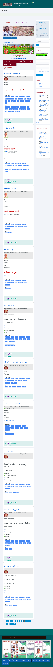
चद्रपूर (10, 549)
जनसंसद (6, 605)
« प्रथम (7, 621)
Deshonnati (23, 107)
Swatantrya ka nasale (17, 169)
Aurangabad (16, 492)
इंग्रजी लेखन (20, 98)
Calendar (41, 86)
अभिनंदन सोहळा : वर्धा (42, 105)
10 (30, 621)
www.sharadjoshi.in (15, 107)
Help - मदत (11, 64)
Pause (8, 42)
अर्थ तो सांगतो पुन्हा (9, 250)
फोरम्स (40, 84)
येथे (4, 156)
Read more (9, 119)
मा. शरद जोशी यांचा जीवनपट (43, 147)
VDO (31, 61)
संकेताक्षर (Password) (40, 65)
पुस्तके (29, 660)
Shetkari (27, 96)
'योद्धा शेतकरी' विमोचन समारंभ (12, 73)
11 (6, 623)
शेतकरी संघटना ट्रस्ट (42, 97)
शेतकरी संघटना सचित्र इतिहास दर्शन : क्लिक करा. (12, 37)
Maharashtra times (14, 109)
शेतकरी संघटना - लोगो (42, 95)
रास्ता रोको (23, 386)
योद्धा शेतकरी (13, 101)
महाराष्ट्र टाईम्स (10, 111)
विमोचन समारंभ (7, 107)
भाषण (6, 101)
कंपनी (10, 660)
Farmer (12, 96)
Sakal (28, 107)
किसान (25, 98)
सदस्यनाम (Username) (41, 61)
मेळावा (9, 101)
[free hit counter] (41, 55)
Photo (20, 61)
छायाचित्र (6, 64)
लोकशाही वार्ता (17, 111)
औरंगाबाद (10, 492)
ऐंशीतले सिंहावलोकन (42, 108)
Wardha (19, 386)
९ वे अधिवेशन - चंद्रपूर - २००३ (12, 510)
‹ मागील (11, 621)
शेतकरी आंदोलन (7, 383)
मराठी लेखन (20, 226)
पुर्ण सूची (37, 122)
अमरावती (10, 605)
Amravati (15, 605)
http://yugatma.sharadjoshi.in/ (18, 58)
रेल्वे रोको (6, 386)
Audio (24, 61)
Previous (5, 42)
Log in (8, 120)
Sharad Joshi (22, 96)
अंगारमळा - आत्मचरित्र (42, 150)
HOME (5, 61)
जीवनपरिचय (35, 660)
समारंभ (6, 103)
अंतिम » (15, 623)
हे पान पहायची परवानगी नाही (43, 142)
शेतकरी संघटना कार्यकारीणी (43, 119)
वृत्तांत (18, 101)
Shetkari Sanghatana (9, 98)
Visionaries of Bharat (12, 404)
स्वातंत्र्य (6, 171)
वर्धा (9, 386)
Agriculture (7, 96)
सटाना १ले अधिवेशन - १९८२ (12, 306)
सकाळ (6, 111)
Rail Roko (14, 386)
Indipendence (26, 169)
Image (16, 96)
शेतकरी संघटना (27, 101)
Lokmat (6, 109)
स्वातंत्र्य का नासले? (9, 128)
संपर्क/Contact (41, 83)
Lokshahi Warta (22, 109)
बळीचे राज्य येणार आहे (10, 189)
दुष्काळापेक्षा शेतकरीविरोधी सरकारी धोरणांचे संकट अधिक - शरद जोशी (44, 117)
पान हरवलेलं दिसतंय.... (42, 136)
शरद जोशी (22, 101)
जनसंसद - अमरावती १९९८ (11, 566)
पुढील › (11, 623)
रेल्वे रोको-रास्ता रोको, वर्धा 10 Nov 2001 (15, 362)
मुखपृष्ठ (4, 14)
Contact (40, 155)
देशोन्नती (28, 109)
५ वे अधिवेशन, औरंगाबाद (10, 451)
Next (11, 42)
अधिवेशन (16, 339)
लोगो (48, 660)
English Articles (12, 61)
